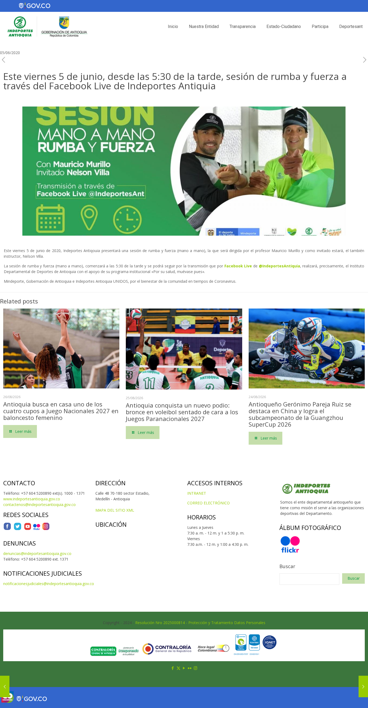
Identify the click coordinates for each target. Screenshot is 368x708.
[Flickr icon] (190, 668)
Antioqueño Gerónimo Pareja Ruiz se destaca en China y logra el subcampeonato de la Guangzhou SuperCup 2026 (300, 414)
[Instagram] (46, 529)
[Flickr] (37, 529)
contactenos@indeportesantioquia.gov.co (39, 504)
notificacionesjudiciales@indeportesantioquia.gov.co (48, 583)
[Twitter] (17, 529)
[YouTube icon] (184, 668)
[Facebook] (7, 529)
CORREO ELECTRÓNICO (208, 502)
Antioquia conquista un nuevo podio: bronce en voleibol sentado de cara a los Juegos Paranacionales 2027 (182, 412)
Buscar (287, 566)
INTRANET (196, 493)
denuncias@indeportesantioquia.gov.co (37, 553)
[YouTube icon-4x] (28, 529)
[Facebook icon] (173, 668)
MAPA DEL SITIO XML (114, 510)
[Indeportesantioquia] (46, 26)
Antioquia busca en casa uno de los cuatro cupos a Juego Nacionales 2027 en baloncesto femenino (61, 411)
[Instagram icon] (195, 668)
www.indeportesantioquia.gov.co (31, 498)
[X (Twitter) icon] (178, 668)
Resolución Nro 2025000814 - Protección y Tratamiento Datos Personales (200, 622)
